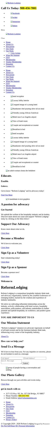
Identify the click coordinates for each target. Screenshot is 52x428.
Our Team (10, 49)
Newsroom (10, 47)
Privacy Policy (11, 420)
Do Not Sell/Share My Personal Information (18, 426)
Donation (9, 64)
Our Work (10, 51)
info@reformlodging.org (27, 398)
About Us (9, 44)
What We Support (12, 55)
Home (8, 42)
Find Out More (6, 195)
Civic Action (15, 53)
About (4, 336)
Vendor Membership (13, 62)
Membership (10, 60)
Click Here (5, 233)
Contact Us (10, 66)
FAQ (8, 57)
